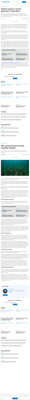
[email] (17, 21)
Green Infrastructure (4, 6)
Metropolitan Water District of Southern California (10, 62)
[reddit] (16, 21)
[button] (1, 2)
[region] (15, 397)
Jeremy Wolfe (3, 154)
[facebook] (12, 21)
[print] (28, 21)
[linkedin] (13, 21)
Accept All (15, 398)
